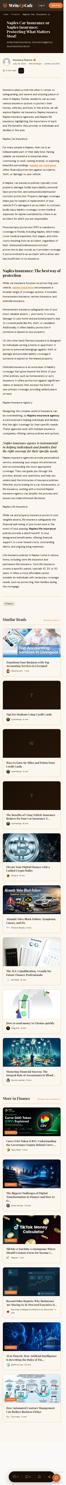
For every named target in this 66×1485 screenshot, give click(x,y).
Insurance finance (22, 59)
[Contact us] (56, 1478)
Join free (55, 5)
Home (5, 14)
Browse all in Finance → (49, 1099)
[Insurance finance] (6, 62)
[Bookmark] (39, 1477)
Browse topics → (52, 620)
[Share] (49, 1477)
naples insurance (23, 287)
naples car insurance (43, 165)
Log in (42, 5)
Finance (15, 14)
